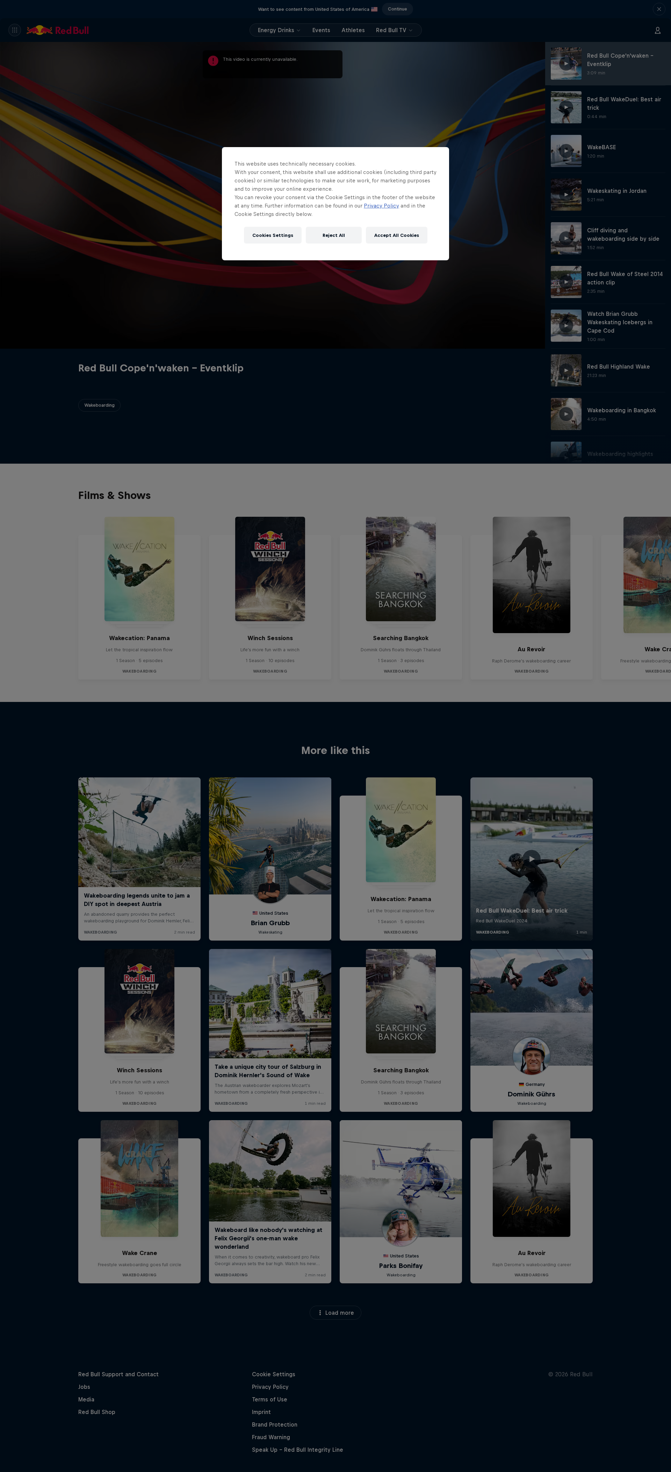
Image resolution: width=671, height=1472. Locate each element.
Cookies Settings (272, 235)
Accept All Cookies (396, 235)
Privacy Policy (381, 206)
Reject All (334, 235)
